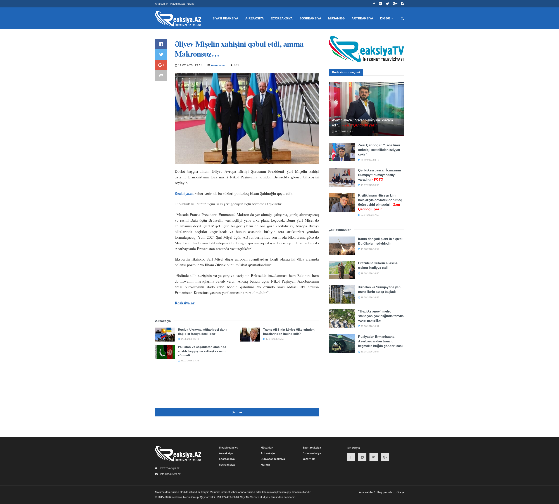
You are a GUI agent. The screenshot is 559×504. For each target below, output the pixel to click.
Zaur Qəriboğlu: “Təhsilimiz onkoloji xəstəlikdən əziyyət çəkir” (379, 149)
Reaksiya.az (184, 193)
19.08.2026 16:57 (369, 249)
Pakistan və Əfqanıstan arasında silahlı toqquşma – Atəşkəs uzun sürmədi (202, 351)
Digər (385, 18)
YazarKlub (309, 459)
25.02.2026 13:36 (189, 360)
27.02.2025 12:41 (343, 131)
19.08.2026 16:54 (369, 351)
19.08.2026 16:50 (369, 273)
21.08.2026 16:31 (369, 326)
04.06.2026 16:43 (189, 339)
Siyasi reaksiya (225, 18)
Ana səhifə (161, 3)
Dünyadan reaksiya (273, 459)
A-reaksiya (254, 18)
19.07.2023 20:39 (369, 185)
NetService (252, 497)
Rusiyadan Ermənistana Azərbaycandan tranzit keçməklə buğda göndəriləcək (380, 341)
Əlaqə (191, 3)
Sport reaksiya (312, 447)
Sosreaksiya (310, 18)
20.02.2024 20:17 (369, 160)
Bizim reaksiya (312, 453)
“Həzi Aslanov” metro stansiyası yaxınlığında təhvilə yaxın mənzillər (381, 315)
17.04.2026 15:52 (274, 339)
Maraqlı (265, 464)
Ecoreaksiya (282, 18)
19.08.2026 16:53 (369, 297)
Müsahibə (336, 18)
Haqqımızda (177, 3)
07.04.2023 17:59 (369, 215)
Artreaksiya (362, 18)
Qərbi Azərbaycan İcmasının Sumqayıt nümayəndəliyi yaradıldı (379, 174)
